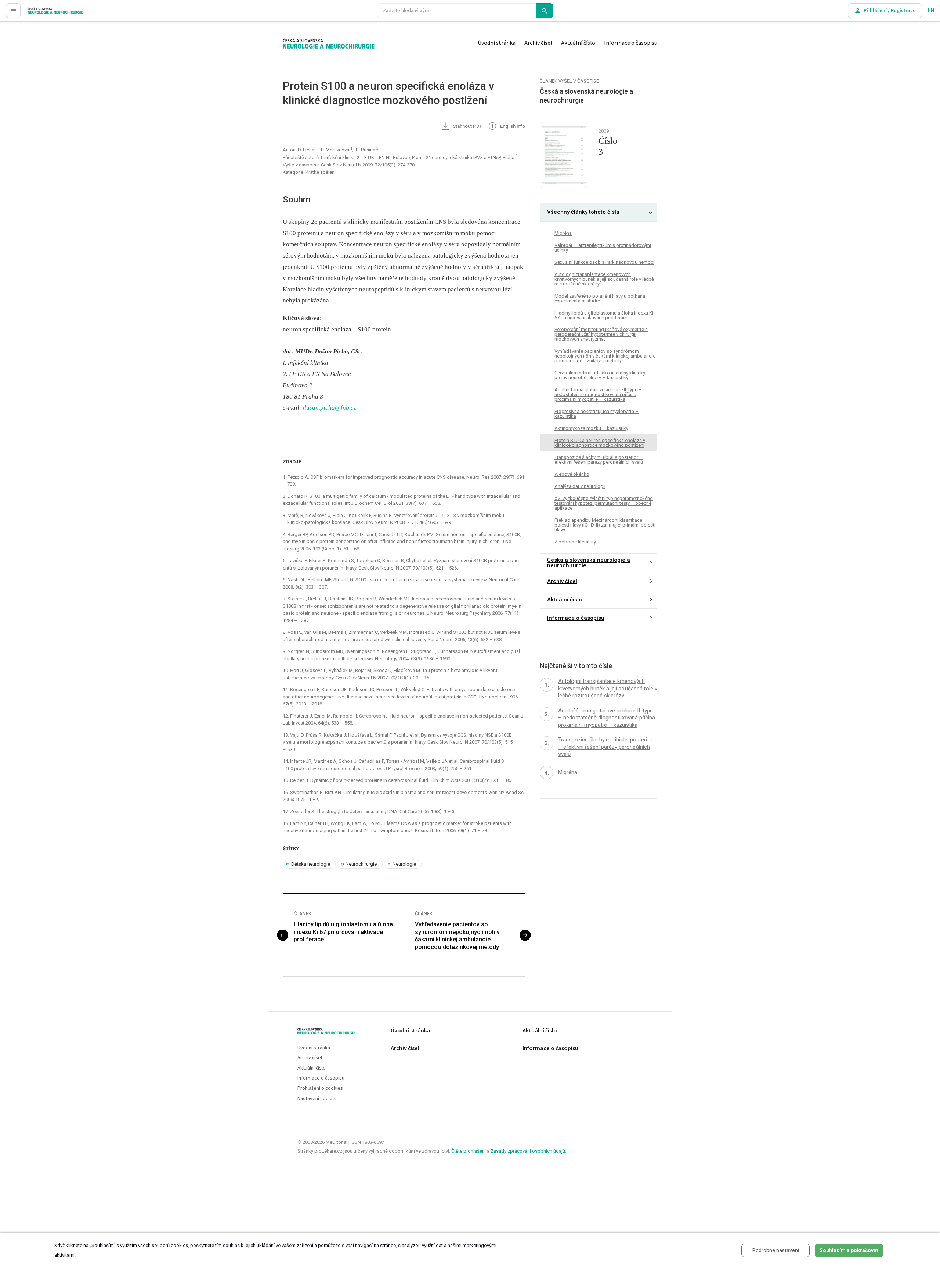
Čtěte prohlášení (468, 1151)
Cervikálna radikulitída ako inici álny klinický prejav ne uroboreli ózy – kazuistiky (599, 375)
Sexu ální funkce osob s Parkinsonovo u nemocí (604, 262)
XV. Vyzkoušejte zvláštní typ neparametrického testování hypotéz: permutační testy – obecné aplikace (603, 503)
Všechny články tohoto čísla (583, 212)
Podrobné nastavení (775, 1250)
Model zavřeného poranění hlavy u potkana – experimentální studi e (602, 298)
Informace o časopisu (630, 43)
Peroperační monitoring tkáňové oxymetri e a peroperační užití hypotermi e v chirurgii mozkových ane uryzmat (601, 334)
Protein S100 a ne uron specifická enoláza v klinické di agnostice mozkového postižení (599, 443)
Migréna (563, 233)
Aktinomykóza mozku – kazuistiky (591, 428)
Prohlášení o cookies (320, 1088)
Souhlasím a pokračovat (849, 1250)
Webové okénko (571, 474)
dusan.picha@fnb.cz (329, 407)
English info (512, 126)
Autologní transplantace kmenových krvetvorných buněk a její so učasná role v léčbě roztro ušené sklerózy (604, 278)
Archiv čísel (538, 43)
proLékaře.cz (43, 14)
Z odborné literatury (575, 542)
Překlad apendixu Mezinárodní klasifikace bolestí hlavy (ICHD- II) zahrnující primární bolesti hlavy (604, 524)
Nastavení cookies (317, 1098)
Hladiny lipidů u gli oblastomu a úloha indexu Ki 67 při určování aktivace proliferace (343, 932)
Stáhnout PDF (467, 126)
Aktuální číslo (578, 43)
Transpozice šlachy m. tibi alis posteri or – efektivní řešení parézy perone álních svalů (598, 460)
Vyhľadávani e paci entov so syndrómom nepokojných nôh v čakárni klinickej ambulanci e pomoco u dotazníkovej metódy (457, 936)
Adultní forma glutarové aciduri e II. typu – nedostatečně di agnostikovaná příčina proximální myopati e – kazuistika (598, 394)
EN (931, 10)
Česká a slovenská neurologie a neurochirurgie (588, 563)
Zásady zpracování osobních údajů (528, 1151)
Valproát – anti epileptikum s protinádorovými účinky (602, 247)
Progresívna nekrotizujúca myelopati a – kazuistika (596, 414)
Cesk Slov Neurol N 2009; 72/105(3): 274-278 (368, 165)
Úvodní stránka (497, 43)
